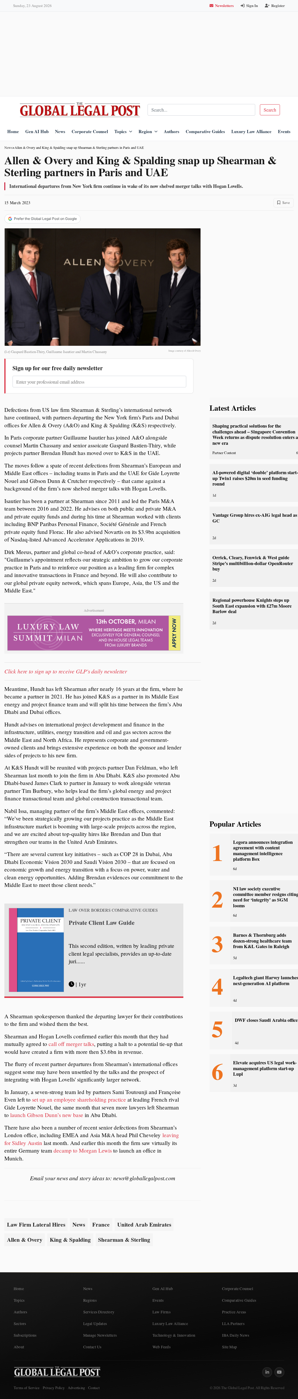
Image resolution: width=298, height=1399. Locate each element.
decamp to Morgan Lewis (83, 1150)
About (19, 1346)
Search (270, 110)
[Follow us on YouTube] (279, 1372)
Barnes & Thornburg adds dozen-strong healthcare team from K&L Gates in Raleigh (262, 941)
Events (284, 131)
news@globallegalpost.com (144, 1178)
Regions (90, 1300)
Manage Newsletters (100, 1335)
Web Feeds (161, 1346)
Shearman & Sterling (124, 1240)
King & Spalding (70, 1240)
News (60, 131)
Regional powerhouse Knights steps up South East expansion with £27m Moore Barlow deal (252, 606)
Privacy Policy (54, 1387)
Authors (171, 131)
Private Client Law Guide (101, 922)
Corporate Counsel (90, 131)
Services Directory (99, 1312)
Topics (120, 131)
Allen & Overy (24, 1240)
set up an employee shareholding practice (79, 1099)
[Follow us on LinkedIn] (267, 1372)
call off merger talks (71, 1043)
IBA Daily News (235, 1335)
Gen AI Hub (37, 131)
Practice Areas (234, 1312)
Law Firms (161, 1312)
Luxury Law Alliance (251, 131)
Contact (94, 1387)
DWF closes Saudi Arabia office (266, 1020)
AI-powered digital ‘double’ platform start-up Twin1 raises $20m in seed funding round (255, 478)
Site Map (229, 1346)
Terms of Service (27, 1387)
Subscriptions (25, 1335)
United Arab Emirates (144, 1224)
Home (13, 131)
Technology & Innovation (174, 1335)
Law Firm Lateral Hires (36, 1224)
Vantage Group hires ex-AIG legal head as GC (254, 517)
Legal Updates (95, 1323)
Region (145, 131)
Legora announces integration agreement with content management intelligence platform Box (263, 850)
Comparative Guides (205, 131)
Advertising (76, 1387)
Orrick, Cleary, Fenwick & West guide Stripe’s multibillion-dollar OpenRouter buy (252, 563)
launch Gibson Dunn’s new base (46, 1115)
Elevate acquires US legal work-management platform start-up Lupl (265, 1068)
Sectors (20, 1323)
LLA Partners (233, 1323)
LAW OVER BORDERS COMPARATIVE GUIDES (113, 910)
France (101, 1224)
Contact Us (92, 1346)
